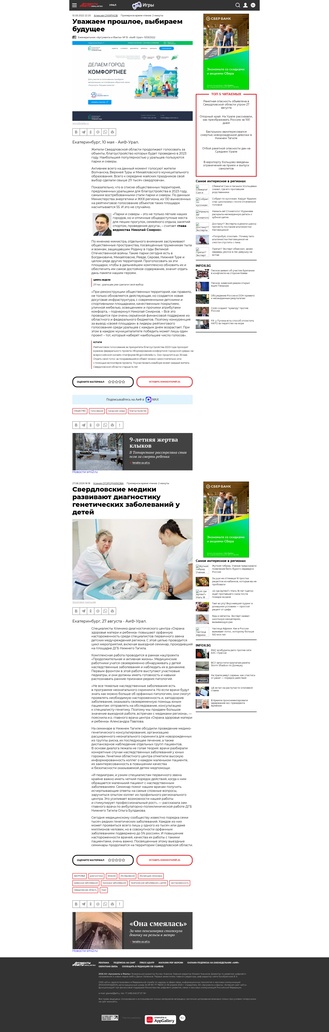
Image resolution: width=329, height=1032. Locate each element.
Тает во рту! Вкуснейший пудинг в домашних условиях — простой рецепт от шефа (232, 606)
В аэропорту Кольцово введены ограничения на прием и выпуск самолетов (226, 165)
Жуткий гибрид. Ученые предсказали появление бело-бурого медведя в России (234, 568)
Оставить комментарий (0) (164, 382)
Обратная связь (108, 966)
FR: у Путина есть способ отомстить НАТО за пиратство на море (232, 322)
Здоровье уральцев (84, 602)
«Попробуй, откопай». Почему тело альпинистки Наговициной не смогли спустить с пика (233, 239)
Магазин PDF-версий (171, 963)
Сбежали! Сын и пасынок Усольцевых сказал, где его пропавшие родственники (234, 189)
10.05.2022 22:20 (81, 15)
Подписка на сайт (124, 963)
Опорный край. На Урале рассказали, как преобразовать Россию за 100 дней (226, 120)
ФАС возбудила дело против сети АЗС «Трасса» (231, 651)
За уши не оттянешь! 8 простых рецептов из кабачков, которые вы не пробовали (234, 581)
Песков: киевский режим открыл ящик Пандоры (230, 284)
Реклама (104, 963)
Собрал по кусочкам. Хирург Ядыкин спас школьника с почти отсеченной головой (234, 201)
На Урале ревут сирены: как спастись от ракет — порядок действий (233, 676)
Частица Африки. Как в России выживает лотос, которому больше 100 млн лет (233, 631)
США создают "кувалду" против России (229, 309)
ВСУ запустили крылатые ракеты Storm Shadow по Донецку (230, 664)
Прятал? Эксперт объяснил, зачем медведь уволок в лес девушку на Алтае (232, 251)
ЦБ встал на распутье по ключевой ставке (232, 689)
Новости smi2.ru (85, 472)
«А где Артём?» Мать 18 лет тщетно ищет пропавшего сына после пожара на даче (232, 593)
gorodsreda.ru (80, 123)
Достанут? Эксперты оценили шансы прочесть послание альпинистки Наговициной (234, 226)
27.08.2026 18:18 (81, 483)
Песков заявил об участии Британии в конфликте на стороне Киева (233, 272)
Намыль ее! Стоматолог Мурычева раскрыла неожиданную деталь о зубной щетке (232, 214)
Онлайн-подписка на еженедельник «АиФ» (213, 963)
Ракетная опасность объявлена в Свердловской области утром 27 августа (226, 104)
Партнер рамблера (131, 1018)
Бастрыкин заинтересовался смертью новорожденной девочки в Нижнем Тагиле (226, 135)
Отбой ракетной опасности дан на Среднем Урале (226, 150)
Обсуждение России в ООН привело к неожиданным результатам (233, 297)
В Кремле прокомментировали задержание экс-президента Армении (229, 703)
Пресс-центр (147, 963)
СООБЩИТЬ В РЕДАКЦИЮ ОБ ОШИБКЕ (143, 966)
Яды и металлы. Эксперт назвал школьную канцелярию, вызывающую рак (231, 619)
